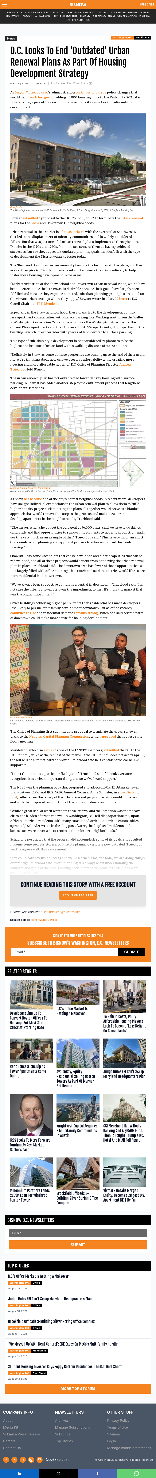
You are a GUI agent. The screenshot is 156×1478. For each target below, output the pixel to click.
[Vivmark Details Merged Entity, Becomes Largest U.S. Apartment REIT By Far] (124, 1182)
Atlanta (13, 12)
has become (33, 499)
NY (56, 16)
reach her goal (39, 97)
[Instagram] (31, 1460)
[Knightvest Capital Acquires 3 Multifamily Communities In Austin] (78, 1124)
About (8, 1421)
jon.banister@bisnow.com (62, 912)
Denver (133, 12)
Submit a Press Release (21, 1434)
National (45, 16)
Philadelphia (69, 16)
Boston (58, 12)
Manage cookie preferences (129, 1448)
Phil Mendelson (49, 304)
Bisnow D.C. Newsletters (30, 1220)
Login (111, 1441)
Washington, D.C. (123, 37)
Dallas (102, 12)
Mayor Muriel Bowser (31, 92)
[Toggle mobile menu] (5, 4)
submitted (30, 218)
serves (49, 750)
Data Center (117, 12)
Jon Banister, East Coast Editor (69, 83)
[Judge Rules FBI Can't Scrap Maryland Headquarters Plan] (124, 1064)
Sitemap (113, 1434)
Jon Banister (31, 912)
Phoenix (85, 16)
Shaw (35, 223)
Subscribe (146, 4)
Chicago (89, 12)
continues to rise (23, 613)
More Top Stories (78, 1389)
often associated (72, 232)
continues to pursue (91, 92)
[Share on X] (58, 1473)
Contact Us (12, 1448)
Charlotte (73, 12)
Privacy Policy (118, 1421)
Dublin (144, 12)
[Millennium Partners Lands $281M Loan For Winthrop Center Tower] (31, 1182)
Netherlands (75, 20)
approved (108, 736)
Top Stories (64, 1441)
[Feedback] (40, 1460)
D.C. (88, 20)
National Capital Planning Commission (30, 488)
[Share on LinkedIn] (19, 1473)
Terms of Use (117, 1427)
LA (35, 16)
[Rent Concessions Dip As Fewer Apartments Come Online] (31, 1064)
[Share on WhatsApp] (136, 1473)
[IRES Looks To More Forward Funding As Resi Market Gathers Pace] (31, 1124)
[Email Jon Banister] (90, 83)
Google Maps (17, 207)
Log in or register (78, 895)
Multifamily (143, 37)
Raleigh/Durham (104, 16)
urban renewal (132, 218)
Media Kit (10, 1427)
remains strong (86, 613)
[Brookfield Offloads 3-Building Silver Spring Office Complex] (78, 1182)
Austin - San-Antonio (36, 12)
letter (123, 299)
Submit (131, 952)
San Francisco (127, 16)
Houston (12, 16)
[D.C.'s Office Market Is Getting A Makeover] (78, 1007)
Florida (144, 16)
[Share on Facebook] (97, 1473)
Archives (62, 1421)
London (26, 16)
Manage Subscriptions (72, 1427)
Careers (9, 1441)
